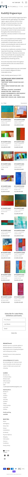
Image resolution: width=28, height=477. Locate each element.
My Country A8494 (19, 297)
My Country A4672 (6, 119)
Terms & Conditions (6, 442)
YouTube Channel (6, 451)
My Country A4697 (6, 230)
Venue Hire (6, 426)
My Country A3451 (6, 186)
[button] (2, 2)
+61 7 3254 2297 (16, 2)
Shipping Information (6, 438)
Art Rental (5, 432)
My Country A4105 (19, 275)
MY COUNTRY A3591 (19, 164)
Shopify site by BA (10, 474)
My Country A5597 (6, 252)
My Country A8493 (6, 275)
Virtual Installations (6, 429)
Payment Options (7, 435)
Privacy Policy (6, 445)
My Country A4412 (6, 142)
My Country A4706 (19, 186)
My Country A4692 (19, 142)
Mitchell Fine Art (18, 474)
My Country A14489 (6, 297)
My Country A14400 (19, 230)
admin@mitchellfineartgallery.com (13, 386)
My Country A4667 (19, 208)
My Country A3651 (6, 164)
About (4, 421)
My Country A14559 (19, 252)
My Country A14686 (19, 119)
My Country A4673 (6, 208)
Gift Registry (6, 423)
